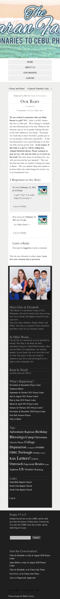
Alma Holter (15, 562)
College (29, 442)
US (21, 469)
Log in (12, 498)
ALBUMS (30, 78)
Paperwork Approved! (26, 577)
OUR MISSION (30, 72)
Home (43, 453)
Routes (39, 464)
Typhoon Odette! (17, 388)
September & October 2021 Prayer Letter (27, 392)
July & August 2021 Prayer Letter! (24, 396)
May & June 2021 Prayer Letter (23, 400)
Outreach (16, 463)
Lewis (35, 458)
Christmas (41, 437)
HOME (30, 61)
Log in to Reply (19, 206)
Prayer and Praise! (17, 88)
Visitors (29, 469)
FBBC (14, 452)
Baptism (29, 432)
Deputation (18, 447)
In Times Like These (36, 569)
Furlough (25, 452)
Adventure (17, 431)
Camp (29, 437)
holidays (36, 452)
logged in (27, 247)
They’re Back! (15, 419)
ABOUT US (30, 67)
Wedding (38, 469)
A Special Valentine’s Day (38, 88)
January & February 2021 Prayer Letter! (26, 407)
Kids (41, 110)
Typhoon (14, 469)
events (40, 447)
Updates (30, 110)
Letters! (24, 458)
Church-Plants (17, 442)
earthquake (31, 448)
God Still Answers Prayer (20, 415)
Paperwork (29, 464)
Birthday (41, 431)
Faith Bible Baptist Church (21, 482)
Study (47, 464)
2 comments (30, 106)
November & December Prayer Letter (25, 385)
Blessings (17, 436)
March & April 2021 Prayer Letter (24, 403)
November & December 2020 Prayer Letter (27, 411)
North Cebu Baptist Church (21, 485)
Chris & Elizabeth (38, 95)
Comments (27, 590)
